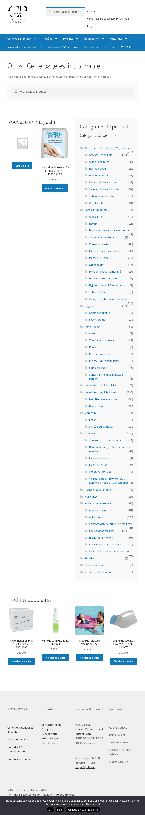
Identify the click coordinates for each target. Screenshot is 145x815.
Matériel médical (99, 258)
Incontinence (93, 326)
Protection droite (100, 354)
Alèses (93, 333)
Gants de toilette (99, 312)
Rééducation (91, 38)
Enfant (93, 420)
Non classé (91, 496)
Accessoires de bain (100, 155)
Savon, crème (97, 319)
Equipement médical (101, 531)
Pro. (107, 47)
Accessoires (96, 216)
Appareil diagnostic (101, 510)
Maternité (116, 38)
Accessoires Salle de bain (22, 47)
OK (50, 809)
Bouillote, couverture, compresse (109, 230)
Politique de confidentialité (24, 794)
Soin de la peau (98, 367)
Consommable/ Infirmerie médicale (110, 524)
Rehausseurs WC (99, 175)
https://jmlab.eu (85, 767)
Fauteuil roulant (99, 465)
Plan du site (48, 743)
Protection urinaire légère (105, 361)
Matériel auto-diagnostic (104, 251)
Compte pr (47, 729)
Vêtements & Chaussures (63, 47)
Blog (89, 26)
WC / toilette (97, 203)
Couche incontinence (101, 340)
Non (59, 809)
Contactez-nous (51, 724)
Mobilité (68, 38)
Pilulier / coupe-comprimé (105, 271)
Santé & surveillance (101, 426)
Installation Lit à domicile (100, 385)
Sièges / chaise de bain (102, 182)
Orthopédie (96, 265)
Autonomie (96, 517)
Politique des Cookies (20, 759)
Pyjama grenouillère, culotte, (107, 285)
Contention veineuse (101, 237)
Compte (91, 11)
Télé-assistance (94, 565)
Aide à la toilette (99, 162)
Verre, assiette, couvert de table (108, 299)
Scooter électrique (100, 472)
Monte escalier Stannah (99, 489)
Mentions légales (17, 739)
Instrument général (101, 537)
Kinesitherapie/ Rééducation (102, 392)
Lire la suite (22, 165)
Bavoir (93, 223)
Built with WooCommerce (58, 794)
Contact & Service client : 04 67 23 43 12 (108, 18)
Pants (92, 347)
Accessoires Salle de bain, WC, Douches (108, 148)
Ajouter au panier (54, 187)
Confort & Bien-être (19, 38)
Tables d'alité (97, 292)
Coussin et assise (99, 244)
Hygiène (47, 38)
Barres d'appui (97, 168)
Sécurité (89, 47)
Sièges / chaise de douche (104, 189)
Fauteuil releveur (99, 458)
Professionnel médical (98, 503)
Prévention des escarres (103, 278)
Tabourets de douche (101, 196)
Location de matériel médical (106, 544)
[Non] (140, 805)
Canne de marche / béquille (105, 440)
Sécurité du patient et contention (109, 551)
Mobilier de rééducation (103, 399)
